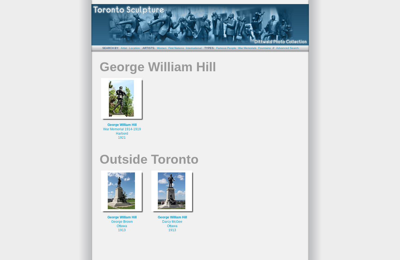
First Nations (176, 48)
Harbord (122, 133)
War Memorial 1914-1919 (122, 129)
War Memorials (247, 48)
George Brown (122, 222)
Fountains (264, 48)
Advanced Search (287, 48)
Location (134, 48)
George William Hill (122, 125)
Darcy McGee (172, 222)
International (194, 48)
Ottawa (122, 226)
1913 (122, 230)
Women (162, 48)
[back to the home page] (200, 22)
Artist (124, 48)
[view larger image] (122, 99)
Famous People (226, 48)
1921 (122, 138)
